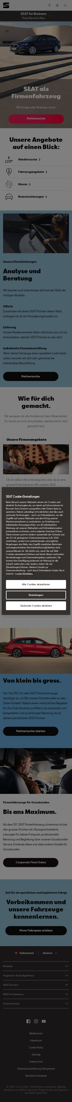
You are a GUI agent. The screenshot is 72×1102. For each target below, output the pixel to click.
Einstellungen (36, 595)
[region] (36, 551)
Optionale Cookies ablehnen (36, 605)
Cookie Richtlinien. (24, 573)
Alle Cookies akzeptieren (36, 584)
